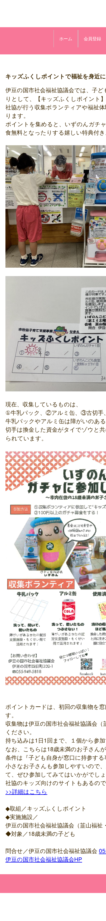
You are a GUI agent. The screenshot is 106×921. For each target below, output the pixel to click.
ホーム (65, 38)
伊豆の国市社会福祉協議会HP (43, 859)
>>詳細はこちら (26, 791)
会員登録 (92, 38)
